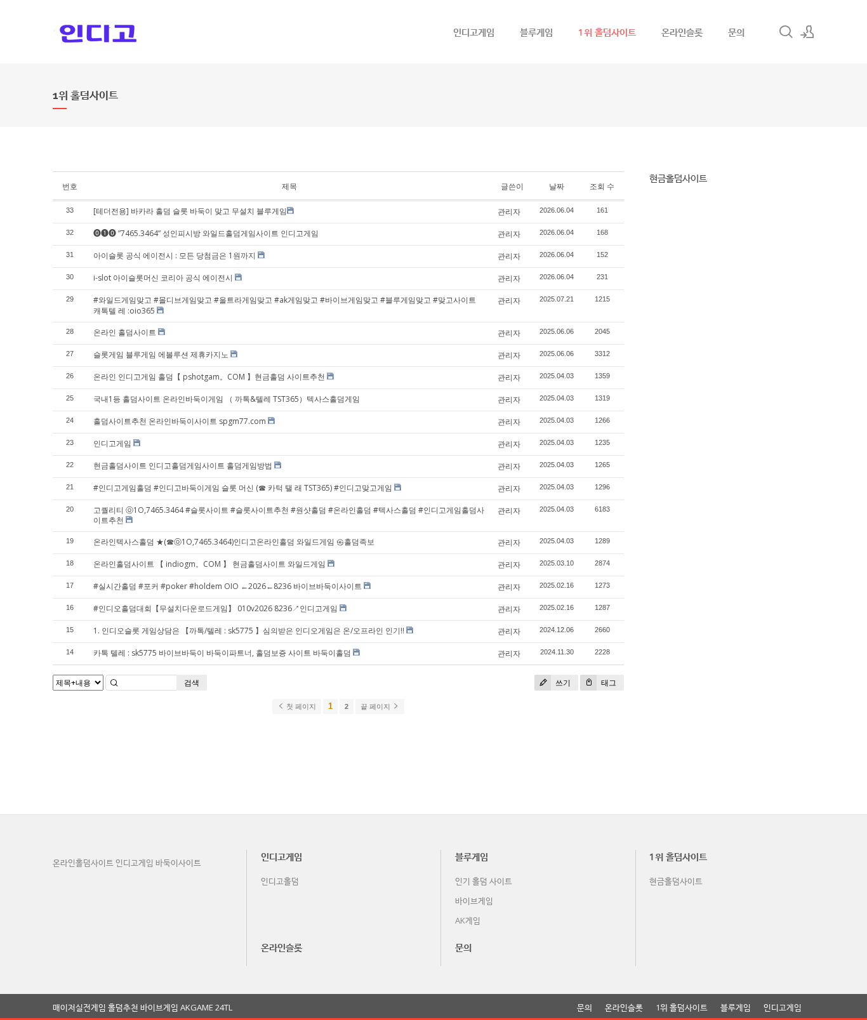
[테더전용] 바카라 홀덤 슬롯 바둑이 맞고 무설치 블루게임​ (190, 211)
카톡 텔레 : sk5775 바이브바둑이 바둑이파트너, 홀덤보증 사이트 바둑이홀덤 (222, 652)
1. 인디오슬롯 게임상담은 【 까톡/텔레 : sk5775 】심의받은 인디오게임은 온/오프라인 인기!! (248, 630)
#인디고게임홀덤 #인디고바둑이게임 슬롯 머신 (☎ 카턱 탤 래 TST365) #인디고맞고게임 (242, 487)
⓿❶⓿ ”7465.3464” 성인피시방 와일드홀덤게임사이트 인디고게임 (206, 233)
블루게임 (536, 31)
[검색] (786, 32)
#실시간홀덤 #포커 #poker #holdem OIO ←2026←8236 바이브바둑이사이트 (227, 586)
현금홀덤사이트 (678, 177)
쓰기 (562, 682)
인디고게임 (473, 31)
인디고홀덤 (280, 881)
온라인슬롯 (682, 31)
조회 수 (602, 186)
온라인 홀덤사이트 (124, 332)
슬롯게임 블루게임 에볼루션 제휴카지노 (160, 354)
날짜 (556, 186)
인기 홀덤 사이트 (483, 881)
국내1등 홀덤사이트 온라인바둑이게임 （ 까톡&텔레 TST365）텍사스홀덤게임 (226, 399)
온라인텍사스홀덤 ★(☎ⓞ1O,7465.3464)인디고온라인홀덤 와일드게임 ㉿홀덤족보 (233, 541)
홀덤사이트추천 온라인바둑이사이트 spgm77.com (179, 421)
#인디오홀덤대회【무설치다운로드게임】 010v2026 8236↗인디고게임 (215, 608)
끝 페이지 (376, 706)
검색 (191, 682)
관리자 (509, 211)
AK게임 (467, 920)
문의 (736, 31)
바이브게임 (474, 900)
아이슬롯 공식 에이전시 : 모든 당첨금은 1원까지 (174, 255)
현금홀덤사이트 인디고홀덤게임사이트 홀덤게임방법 (182, 465)
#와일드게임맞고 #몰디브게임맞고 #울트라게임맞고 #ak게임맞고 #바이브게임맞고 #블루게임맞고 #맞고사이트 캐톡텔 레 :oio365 (284, 305)
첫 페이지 (300, 706)
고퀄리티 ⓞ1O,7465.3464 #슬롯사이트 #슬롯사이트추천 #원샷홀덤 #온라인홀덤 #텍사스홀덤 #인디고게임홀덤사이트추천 (288, 515)
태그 (607, 682)
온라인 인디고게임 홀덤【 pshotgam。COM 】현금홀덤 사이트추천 (209, 376)
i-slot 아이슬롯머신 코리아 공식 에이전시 (163, 277)
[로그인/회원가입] (807, 32)
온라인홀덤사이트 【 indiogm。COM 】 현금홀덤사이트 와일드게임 (209, 564)
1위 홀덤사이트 (607, 31)
